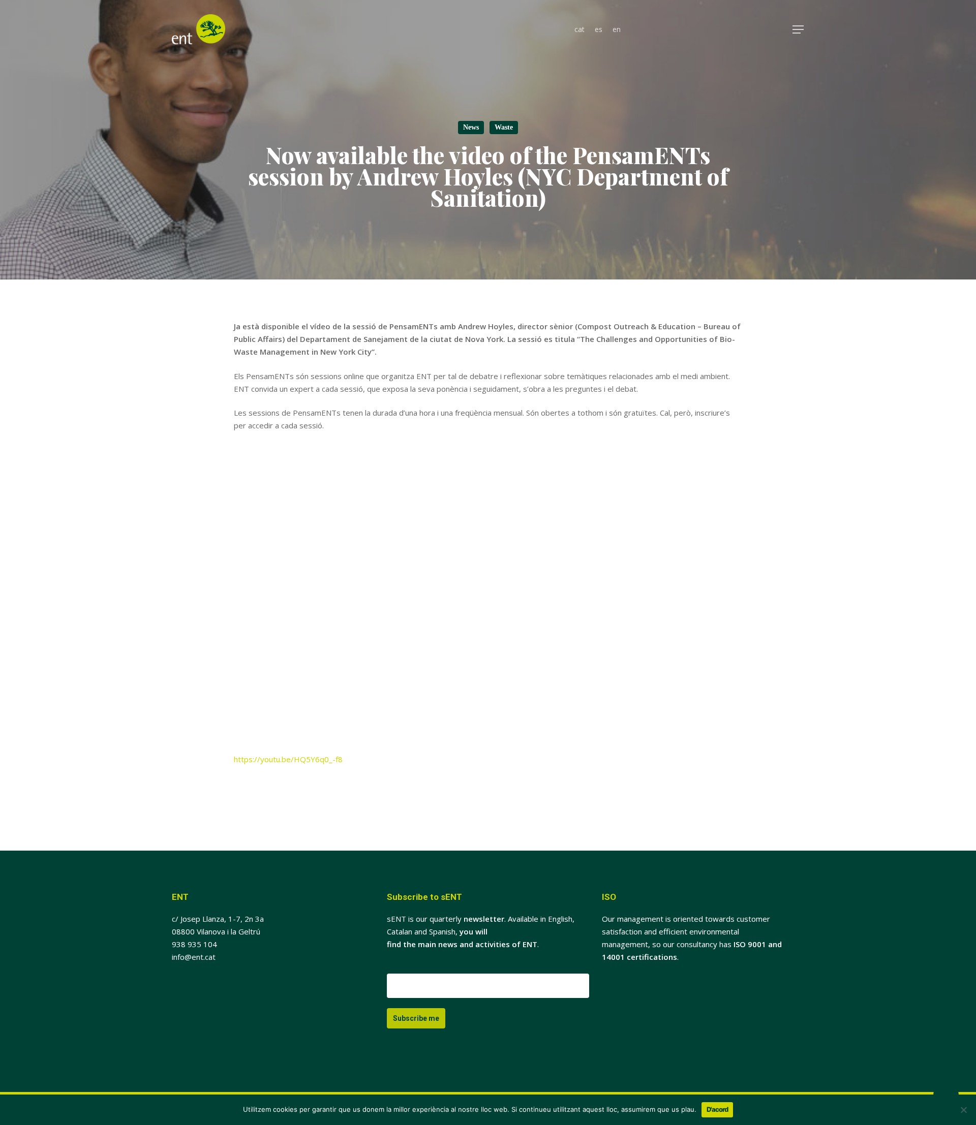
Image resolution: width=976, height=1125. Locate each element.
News (471, 127)
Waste (504, 127)
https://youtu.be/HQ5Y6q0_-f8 (288, 759)
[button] (798, 29)
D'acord (717, 1109)
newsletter (484, 919)
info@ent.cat (194, 957)
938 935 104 (194, 944)
